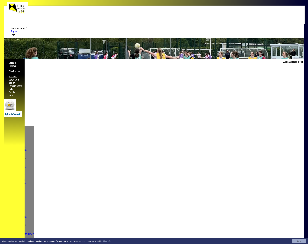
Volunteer (13, 76)
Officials (12, 62)
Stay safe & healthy (14, 81)
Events (12, 92)
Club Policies (14, 71)
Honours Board (15, 86)
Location (12, 66)
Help (11, 95)
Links (11, 89)
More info (107, 241)
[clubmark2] (13, 116)
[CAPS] (10, 110)
